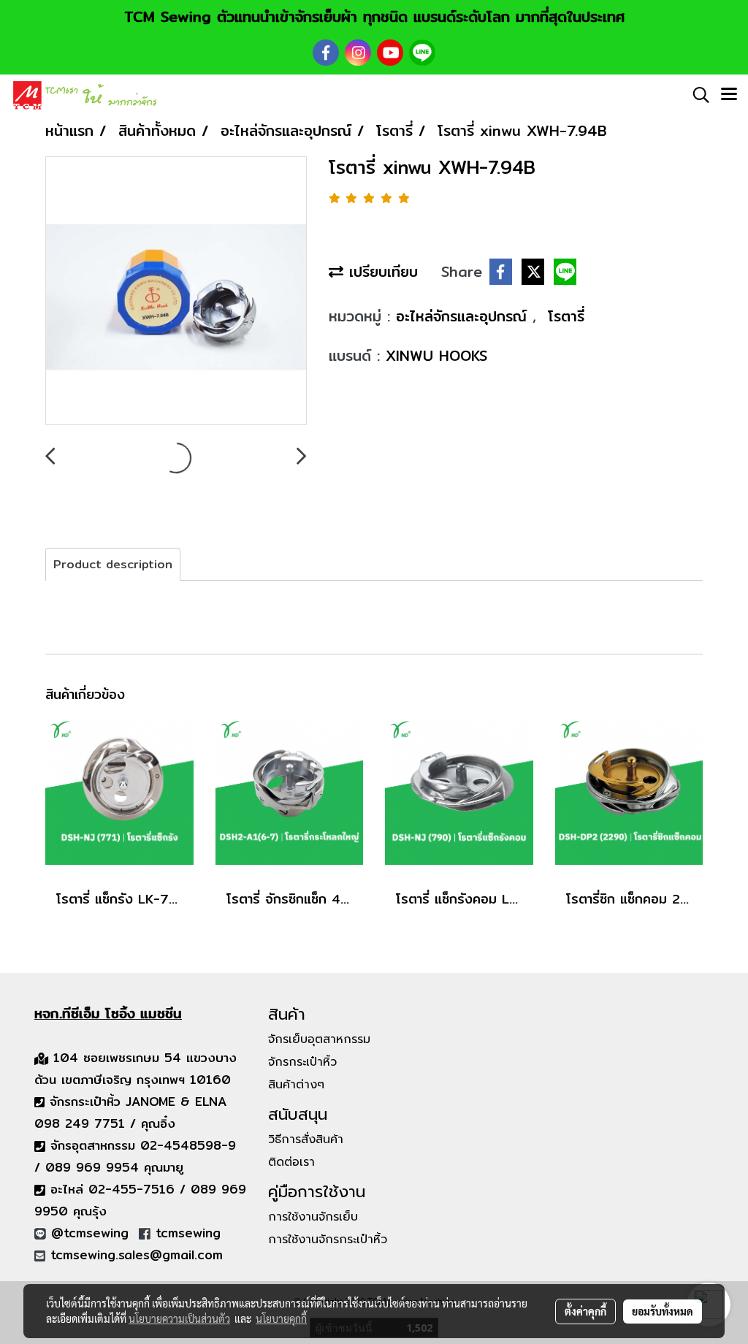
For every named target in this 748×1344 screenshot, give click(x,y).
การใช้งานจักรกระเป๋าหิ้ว (327, 1239)
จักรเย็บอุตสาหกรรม (319, 1039)
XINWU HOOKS (436, 355)
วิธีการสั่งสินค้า (305, 1139)
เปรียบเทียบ (380, 271)
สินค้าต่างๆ (296, 1084)
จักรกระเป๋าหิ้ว (302, 1062)
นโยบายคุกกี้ (281, 1318)
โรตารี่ (566, 316)
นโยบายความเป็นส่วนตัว (179, 1318)
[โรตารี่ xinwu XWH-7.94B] (176, 291)
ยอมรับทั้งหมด (662, 1311)
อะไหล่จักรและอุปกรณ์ (464, 316)
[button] (696, 95)
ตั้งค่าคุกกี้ (585, 1311)
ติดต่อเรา (291, 1162)
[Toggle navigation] (729, 95)
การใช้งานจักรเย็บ (313, 1217)
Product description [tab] (112, 564)
